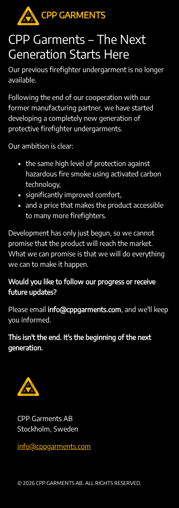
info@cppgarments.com (54, 446)
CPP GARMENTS (72, 14)
